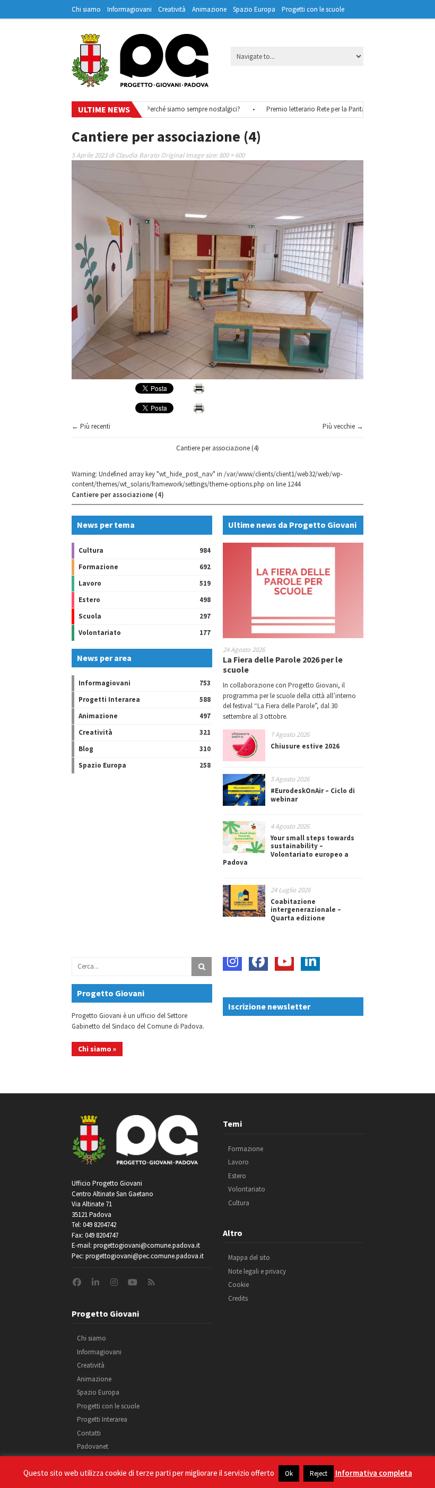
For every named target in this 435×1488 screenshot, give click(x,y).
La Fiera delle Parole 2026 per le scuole (283, 664)
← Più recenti (91, 426)
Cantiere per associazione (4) (217, 448)
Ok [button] (289, 1473)
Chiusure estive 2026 (305, 746)
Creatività (172, 9)
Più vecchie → (343, 426)
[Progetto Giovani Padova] (140, 82)
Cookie (238, 1284)
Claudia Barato (137, 155)
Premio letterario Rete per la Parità (299, 109)
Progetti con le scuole (313, 9)
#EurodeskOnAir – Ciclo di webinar (313, 795)
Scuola (90, 616)
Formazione (98, 566)
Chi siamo (86, 9)
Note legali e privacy (257, 1271)
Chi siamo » (97, 1049)
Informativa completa (373, 1473)
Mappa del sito (249, 1257)
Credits (238, 1298)
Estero (89, 599)
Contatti (89, 1433)
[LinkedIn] (310, 961)
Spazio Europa (254, 9)
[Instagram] (232, 961)
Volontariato (100, 632)
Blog (86, 748)
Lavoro (90, 583)
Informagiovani (129, 9)
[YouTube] (284, 961)
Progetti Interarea (109, 699)
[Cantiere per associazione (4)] (217, 376)
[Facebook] (258, 961)
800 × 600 (232, 155)
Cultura (91, 550)
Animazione (209, 9)
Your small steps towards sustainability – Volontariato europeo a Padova (288, 850)
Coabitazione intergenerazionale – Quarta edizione (306, 910)
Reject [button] (318, 1473)
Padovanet (92, 1446)
